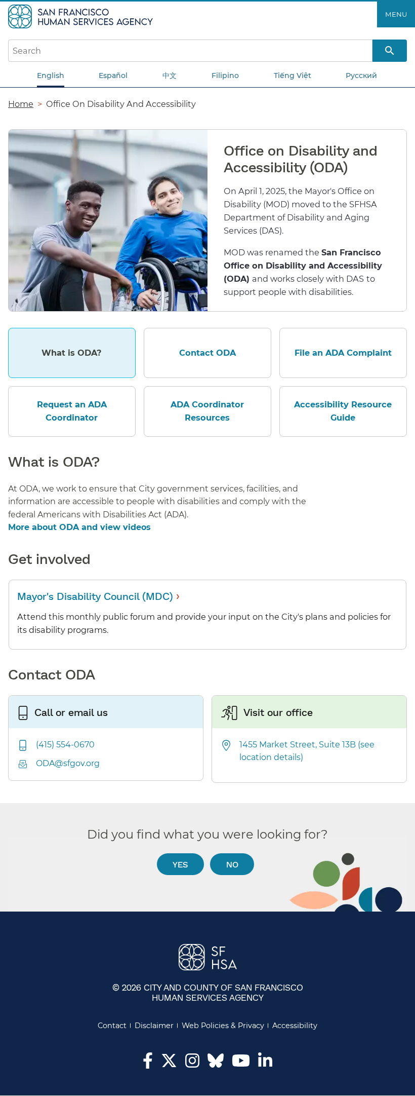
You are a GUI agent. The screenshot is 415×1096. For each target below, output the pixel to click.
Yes (180, 864)
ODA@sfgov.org (68, 763)
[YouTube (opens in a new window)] (241, 1064)
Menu (396, 14)
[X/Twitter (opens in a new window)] (169, 1064)
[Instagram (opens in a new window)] (192, 1064)
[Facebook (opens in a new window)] (148, 1064)
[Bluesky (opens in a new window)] (216, 1066)
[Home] (81, 15)
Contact (112, 1025)
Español (113, 75)
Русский (361, 75)
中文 (169, 75)
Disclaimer (154, 1025)
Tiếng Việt (292, 75)
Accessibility (294, 1025)
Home (20, 104)
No (232, 864)
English (50, 75)
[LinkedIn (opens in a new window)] (265, 1064)
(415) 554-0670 (65, 744)
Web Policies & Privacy (223, 1025)
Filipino (225, 75)
